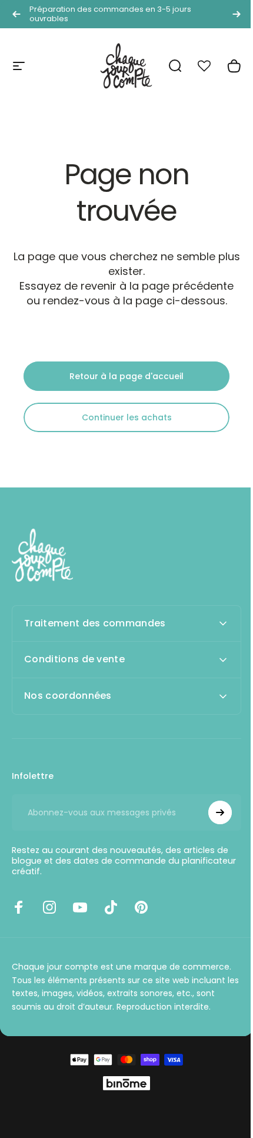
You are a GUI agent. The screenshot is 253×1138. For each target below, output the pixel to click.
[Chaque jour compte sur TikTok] (111, 907)
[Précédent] (16, 14)
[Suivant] (236, 14)
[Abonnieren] (211, 812)
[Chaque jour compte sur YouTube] (80, 907)
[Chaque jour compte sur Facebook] (19, 907)
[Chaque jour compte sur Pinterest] (141, 907)
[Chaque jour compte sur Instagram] (49, 907)
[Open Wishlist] (211, 65)
